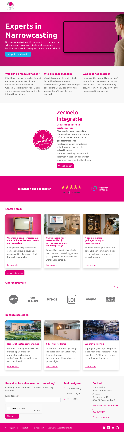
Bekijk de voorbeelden (18, 54)
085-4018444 (99, 411)
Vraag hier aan (65, 165)
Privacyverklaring (101, 417)
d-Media (37, 428)
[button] (114, 287)
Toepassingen (73, 393)
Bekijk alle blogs (15, 272)
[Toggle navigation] (115, 6)
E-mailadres (11, 395)
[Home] (10, 6)
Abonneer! (12, 416)
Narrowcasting (74, 388)
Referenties (72, 398)
